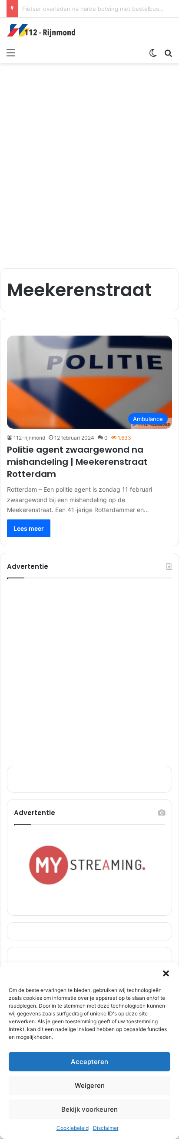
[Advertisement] (89, 161)
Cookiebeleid (72, 1128)
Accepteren (89, 1061)
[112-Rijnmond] (41, 31)
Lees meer (28, 528)
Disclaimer (106, 1128)
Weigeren (90, 1085)
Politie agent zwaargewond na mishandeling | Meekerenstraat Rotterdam (77, 462)
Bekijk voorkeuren (89, 1109)
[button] (166, 973)
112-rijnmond (29, 437)
